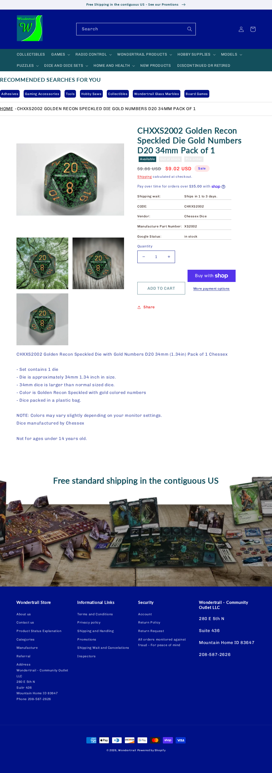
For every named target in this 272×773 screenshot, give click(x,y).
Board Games (197, 94)
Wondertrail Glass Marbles (156, 94)
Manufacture (27, 648)
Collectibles (118, 94)
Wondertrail (127, 750)
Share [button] (149, 307)
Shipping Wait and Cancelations (103, 648)
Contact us (25, 622)
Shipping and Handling (95, 631)
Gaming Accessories (42, 94)
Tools (70, 94)
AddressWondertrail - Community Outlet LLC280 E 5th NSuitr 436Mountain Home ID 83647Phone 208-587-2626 (42, 682)
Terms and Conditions (95, 614)
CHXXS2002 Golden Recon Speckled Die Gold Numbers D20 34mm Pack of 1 (106, 108)
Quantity (144, 246)
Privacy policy (88, 622)
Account (145, 614)
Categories (25, 639)
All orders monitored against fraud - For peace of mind (162, 642)
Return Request (151, 631)
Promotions (86, 639)
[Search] (190, 29)
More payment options (211, 288)
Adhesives (9, 94)
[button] (60, 54)
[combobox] (136, 29)
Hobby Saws (91, 94)
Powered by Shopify (151, 750)
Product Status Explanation (39, 631)
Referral (23, 656)
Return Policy (149, 622)
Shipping (144, 176)
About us (23, 614)
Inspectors (86, 656)
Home (6, 108)
